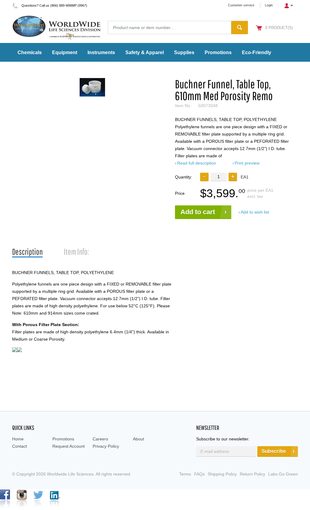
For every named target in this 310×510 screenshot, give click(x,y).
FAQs (199, 474)
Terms (185, 474)
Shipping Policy (222, 474)
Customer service (241, 5)
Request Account (68, 446)
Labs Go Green (283, 474)
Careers (100, 438)
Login (269, 5)
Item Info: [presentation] (76, 252)
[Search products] (239, 27)
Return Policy (252, 474)
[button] (233, 177)
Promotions (63, 438)
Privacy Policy (106, 446)
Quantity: (183, 177)
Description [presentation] (27, 252)
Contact (19, 446)
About (138, 438)
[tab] (27, 251)
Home (18, 438)
